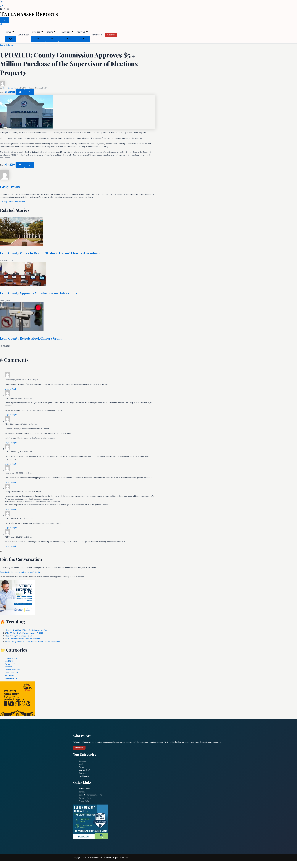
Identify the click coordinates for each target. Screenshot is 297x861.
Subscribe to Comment (9, 572)
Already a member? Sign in (29, 572)
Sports (50, 32)
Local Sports (84, 776)
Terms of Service (85, 798)
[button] (12, 32)
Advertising (97, 35)
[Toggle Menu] (10, 39)
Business (36, 32)
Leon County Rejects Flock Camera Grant (31, 338)
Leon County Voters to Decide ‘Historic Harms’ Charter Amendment (51, 253)
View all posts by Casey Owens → (13, 202)
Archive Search (84, 788)
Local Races (23, 35)
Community (65, 32)
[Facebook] (1, 9)
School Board (12, 678)
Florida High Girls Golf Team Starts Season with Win (26, 630)
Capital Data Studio (120, 857)
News (8, 32)
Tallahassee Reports (94, 857)
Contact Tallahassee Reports (90, 795)
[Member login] (1, 25)
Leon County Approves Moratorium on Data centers (38, 293)
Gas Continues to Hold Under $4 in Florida (23, 638)
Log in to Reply (11, 389)
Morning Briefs (12, 669)
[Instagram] (8, 9)
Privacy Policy (84, 801)
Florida (10, 664)
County (3, 45)
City (8, 667)
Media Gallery (12, 672)
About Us (81, 32)
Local (9, 661)
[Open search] (4, 20)
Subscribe (111, 35)
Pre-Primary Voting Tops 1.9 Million (20, 636)
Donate (82, 792)
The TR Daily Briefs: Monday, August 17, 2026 (24, 633)
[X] (4, 9)
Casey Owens (8, 88)
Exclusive (9, 45)
